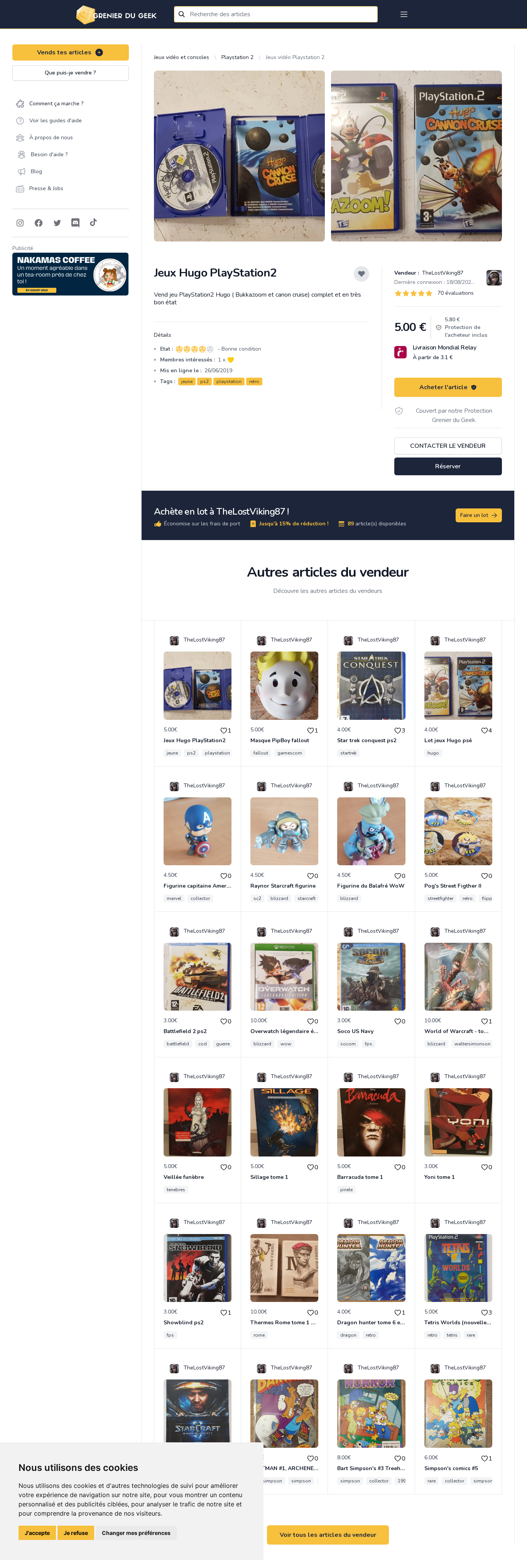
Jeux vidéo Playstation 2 (295, 57)
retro (254, 381)
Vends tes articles (64, 52)
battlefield (178, 1044)
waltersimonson (472, 1044)
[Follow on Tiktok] (93, 223)
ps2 (204, 381)
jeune (187, 381)
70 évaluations (455, 293)
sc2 (257, 898)
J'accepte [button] (37, 1533)
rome (259, 1335)
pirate (346, 1190)
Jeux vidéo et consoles (181, 57)
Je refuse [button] (76, 1533)
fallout (260, 753)
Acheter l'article (443, 387)
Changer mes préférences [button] (136, 1533)
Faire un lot (474, 515)
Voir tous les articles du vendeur (328, 1535)
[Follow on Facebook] (38, 223)
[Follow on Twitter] (57, 223)
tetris (452, 1335)
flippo (488, 898)
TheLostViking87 (442, 273)
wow (285, 1044)
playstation (229, 381)
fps (368, 1044)
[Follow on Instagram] (20, 223)
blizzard (279, 898)
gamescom (289, 753)
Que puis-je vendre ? (70, 72)
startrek (348, 753)
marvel (174, 898)
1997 (403, 1481)
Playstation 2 (237, 57)
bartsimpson (267, 1481)
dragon (348, 1335)
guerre (223, 1044)
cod (202, 1044)
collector (200, 898)
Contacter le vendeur (448, 446)
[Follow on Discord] (75, 223)
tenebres (176, 1190)
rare (471, 1335)
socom (348, 1044)
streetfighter (440, 898)
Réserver (448, 466)
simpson (301, 1481)
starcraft (306, 898)
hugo (433, 753)
